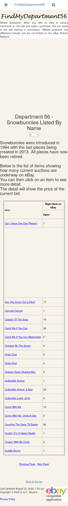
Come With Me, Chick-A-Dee (20, 415)
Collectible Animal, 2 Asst (19, 389)
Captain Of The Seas (16, 319)
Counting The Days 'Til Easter (21, 424)
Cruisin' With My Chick (17, 442)
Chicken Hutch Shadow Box (20, 372)
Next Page (43, 464)
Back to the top (34, 481)
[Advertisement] (34, 76)
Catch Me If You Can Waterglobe (23, 337)
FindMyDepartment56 (29, 4)
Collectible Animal (14, 380)
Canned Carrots (13, 310)
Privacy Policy (7, 499)
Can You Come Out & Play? (20, 302)
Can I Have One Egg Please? (21, 223)
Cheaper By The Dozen (18, 345)
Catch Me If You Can (16, 328)
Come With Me (13, 407)
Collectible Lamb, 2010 (17, 398)
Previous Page (27, 464)
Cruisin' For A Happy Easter (20, 433)
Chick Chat (11, 354)
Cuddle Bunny (12, 450)
